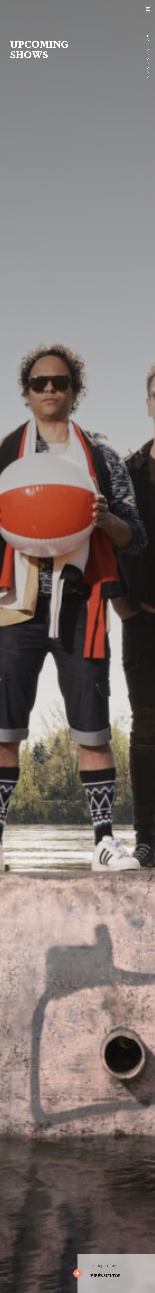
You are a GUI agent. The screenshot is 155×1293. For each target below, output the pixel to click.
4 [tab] (148, 49)
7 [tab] (148, 63)
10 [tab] (148, 77)
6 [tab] (148, 59)
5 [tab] (148, 54)
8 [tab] (148, 68)
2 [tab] (148, 40)
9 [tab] (148, 72)
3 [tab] (148, 45)
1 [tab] (148, 36)
